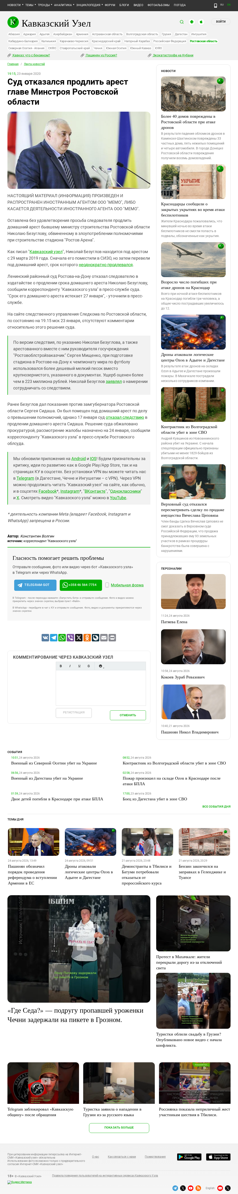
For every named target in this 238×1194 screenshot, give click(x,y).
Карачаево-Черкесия (74, 41)
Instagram (69, 491)
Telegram (25, 478)
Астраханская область (107, 34)
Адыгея (45, 34)
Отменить (128, 715)
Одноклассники (125, 491)
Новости (14, 5)
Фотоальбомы (159, 5)
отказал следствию (125, 417)
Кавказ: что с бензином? (31, 55)
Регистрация (74, 712)
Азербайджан (62, 34)
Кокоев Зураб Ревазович (183, 677)
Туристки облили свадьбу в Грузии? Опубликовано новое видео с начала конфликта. (189, 1039)
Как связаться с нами (122, 1156)
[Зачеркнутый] (88, 666)
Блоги (124, 5)
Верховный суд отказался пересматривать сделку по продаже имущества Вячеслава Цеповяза (192, 509)
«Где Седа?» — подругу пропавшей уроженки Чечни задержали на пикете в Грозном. (75, 1014)
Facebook (48, 491)
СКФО (52, 48)
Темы (29, 5)
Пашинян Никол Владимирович (189, 732)
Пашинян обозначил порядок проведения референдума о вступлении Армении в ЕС (32, 874)
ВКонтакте (95, 491)
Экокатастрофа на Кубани (172, 55)
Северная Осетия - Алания (26, 48)
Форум (110, 5)
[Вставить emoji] (100, 666)
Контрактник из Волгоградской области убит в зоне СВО (189, 429)
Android (78, 458)
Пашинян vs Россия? (101, 55)
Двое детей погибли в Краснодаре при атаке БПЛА (57, 799)
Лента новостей (34, 64)
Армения (82, 34)
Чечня (98, 48)
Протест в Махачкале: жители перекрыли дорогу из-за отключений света (189, 962)
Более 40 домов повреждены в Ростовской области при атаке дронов (188, 121)
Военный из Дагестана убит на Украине (47, 778)
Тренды (44, 5)
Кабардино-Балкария (23, 41)
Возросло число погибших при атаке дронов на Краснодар (189, 284)
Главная (13, 64)
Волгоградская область (142, 34)
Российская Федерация (169, 41)
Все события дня (216, 806)
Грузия (166, 34)
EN (229, 4)
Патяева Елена (174, 621)
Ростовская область (204, 41)
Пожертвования (155, 1156)
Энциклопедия (88, 5)
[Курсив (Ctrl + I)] (70, 666)
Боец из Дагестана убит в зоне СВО (155, 799)
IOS (93, 458)
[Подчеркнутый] (79, 666)
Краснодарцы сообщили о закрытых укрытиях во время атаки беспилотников (193, 209)
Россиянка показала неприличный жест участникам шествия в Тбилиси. (194, 1111)
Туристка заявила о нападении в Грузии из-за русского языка (112, 1111)
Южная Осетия (116, 48)
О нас (95, 1156)
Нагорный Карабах (137, 41)
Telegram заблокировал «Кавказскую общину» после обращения (40, 1111)
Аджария (29, 34)
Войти (220, 21)
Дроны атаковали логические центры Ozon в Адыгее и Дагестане (193, 357)
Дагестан (181, 34)
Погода (179, 5)
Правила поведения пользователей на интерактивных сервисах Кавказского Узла (105, 1175)
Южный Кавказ (140, 48)
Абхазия (14, 34)
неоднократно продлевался (106, 264)
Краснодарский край (106, 41)
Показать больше (119, 1127)
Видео (138, 5)
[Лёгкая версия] (215, 5)
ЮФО (158, 48)
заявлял (114, 381)
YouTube (118, 497)
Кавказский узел (46, 251)
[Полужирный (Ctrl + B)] (60, 666)
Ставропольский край (75, 48)
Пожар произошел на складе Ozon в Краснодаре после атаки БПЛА (172, 780)
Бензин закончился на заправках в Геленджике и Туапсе (202, 871)
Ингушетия (198, 34)
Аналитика (63, 5)
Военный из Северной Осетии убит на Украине (54, 763)
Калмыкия (48, 41)
